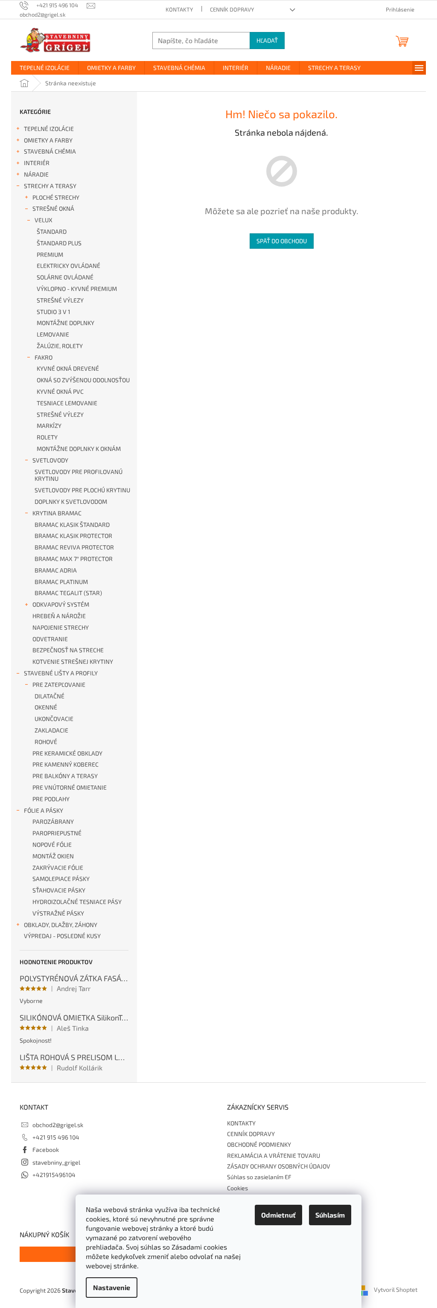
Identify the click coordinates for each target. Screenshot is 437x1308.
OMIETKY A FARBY (48, 140)
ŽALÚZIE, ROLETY (60, 345)
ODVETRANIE (50, 638)
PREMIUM (50, 254)
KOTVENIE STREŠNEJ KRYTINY (72, 661)
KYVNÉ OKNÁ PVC (60, 391)
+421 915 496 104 (55, 1137)
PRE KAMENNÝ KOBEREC (65, 764)
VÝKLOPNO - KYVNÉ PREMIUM (77, 288)
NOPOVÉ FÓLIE (52, 844)
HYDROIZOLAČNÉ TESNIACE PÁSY (77, 901)
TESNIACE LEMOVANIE (67, 403)
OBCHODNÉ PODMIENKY (259, 1144)
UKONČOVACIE (54, 718)
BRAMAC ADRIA (56, 570)
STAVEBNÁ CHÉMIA (50, 151)
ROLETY (47, 437)
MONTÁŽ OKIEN (53, 856)
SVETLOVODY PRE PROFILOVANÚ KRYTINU (78, 475)
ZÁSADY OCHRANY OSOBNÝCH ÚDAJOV (278, 1166)
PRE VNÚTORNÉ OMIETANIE (69, 787)
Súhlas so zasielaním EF (259, 1176)
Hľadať (267, 40)
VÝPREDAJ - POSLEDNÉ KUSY (62, 935)
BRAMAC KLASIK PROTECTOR (73, 535)
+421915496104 (54, 1174)
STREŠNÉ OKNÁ (53, 208)
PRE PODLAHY (51, 798)
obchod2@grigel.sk (57, 1124)
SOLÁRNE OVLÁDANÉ (65, 277)
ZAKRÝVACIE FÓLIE (57, 867)
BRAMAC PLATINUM (61, 581)
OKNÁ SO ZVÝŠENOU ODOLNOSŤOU (83, 380)
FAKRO (43, 357)
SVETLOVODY (50, 460)
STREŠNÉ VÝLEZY (60, 300)
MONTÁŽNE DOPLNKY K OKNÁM (79, 448)
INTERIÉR (37, 162)
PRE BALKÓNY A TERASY (65, 775)
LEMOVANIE (53, 334)
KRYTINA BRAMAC (57, 513)
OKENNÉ (46, 707)
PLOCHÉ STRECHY (55, 197)
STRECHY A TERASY (50, 185)
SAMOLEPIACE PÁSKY (61, 878)
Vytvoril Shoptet (395, 1289)
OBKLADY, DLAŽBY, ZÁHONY (60, 924)
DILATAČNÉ (49, 696)
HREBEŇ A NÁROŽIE (59, 615)
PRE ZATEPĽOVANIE (58, 684)
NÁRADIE (36, 174)
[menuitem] (44, 68)
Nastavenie (111, 1287)
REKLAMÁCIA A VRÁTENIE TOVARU (273, 1155)
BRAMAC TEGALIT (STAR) (68, 592)
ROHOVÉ (46, 741)
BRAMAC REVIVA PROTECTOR (74, 547)
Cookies (237, 1188)
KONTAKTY (179, 9)
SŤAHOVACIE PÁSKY (58, 890)
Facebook (45, 1149)
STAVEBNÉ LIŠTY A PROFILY (61, 673)
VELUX (43, 220)
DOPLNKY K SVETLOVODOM (71, 501)
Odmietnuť (278, 1215)
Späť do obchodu (281, 240)
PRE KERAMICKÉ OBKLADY (67, 753)
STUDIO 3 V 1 (53, 311)
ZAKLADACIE (51, 730)
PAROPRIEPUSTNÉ (57, 833)
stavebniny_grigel (56, 1162)
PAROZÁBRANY (53, 821)
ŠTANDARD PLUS (59, 243)
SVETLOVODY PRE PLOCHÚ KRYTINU (82, 490)
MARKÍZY (49, 425)
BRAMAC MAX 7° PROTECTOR (74, 558)
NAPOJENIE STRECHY (60, 627)
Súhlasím (330, 1215)
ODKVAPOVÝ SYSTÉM (60, 604)
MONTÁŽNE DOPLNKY (65, 322)
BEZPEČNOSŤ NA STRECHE (68, 650)
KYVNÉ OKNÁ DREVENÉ (68, 368)
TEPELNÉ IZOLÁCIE (49, 128)
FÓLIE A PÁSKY (43, 810)
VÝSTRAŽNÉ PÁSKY (58, 913)
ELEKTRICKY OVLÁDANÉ (68, 265)
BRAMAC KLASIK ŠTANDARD (72, 524)
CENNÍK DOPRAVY (232, 9)
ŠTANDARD (52, 231)
